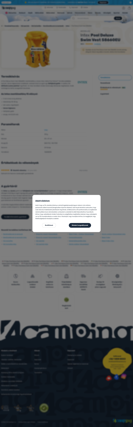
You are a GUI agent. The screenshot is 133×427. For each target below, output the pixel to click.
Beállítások (49, 225)
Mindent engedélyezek (80, 225)
